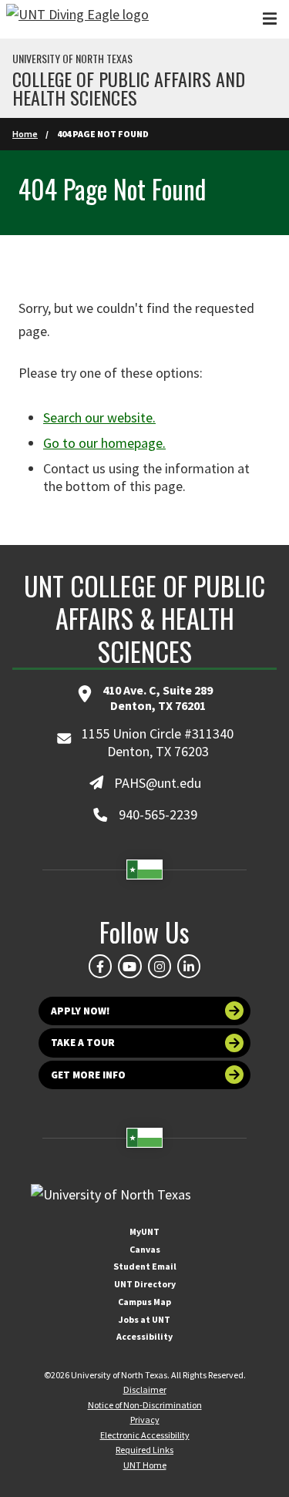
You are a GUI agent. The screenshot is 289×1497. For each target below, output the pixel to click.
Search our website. (99, 417)
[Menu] (270, 19)
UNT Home (144, 1465)
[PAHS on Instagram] (159, 965)
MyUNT (144, 1231)
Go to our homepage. (104, 443)
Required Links (144, 1449)
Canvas (144, 1249)
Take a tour (83, 1042)
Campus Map (144, 1301)
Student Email (144, 1266)
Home (25, 134)
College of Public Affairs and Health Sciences (128, 87)
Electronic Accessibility (145, 1435)
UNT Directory (145, 1284)
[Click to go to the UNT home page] (77, 19)
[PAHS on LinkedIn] (188, 965)
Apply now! (80, 1011)
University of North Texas (72, 58)
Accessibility (144, 1336)
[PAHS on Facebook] (100, 965)
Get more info (88, 1075)
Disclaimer (144, 1389)
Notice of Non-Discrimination (145, 1405)
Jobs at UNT (144, 1319)
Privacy (145, 1419)
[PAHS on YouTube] (129, 965)
